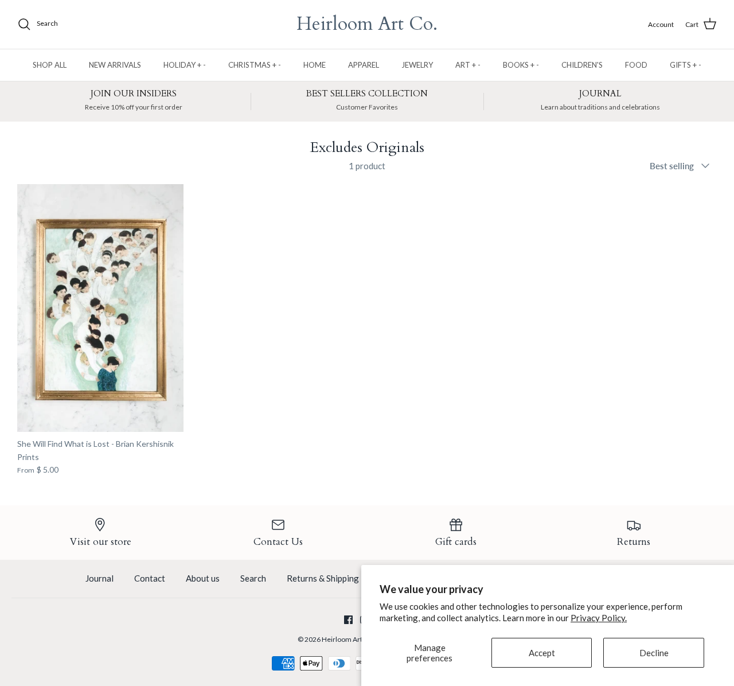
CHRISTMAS (254, 64)
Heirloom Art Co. (348, 639)
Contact (149, 578)
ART (468, 64)
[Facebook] (348, 619)
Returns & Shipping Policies (339, 578)
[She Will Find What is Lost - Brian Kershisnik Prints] (100, 308)
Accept (542, 653)
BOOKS (521, 64)
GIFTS (685, 64)
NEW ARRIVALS (115, 64)
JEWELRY (417, 64)
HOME (314, 64)
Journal (99, 578)
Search (253, 578)
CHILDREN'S (582, 64)
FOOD (636, 64)
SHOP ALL (50, 64)
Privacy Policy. (599, 618)
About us (203, 578)
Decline (654, 653)
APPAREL (363, 64)
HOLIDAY (184, 64)
